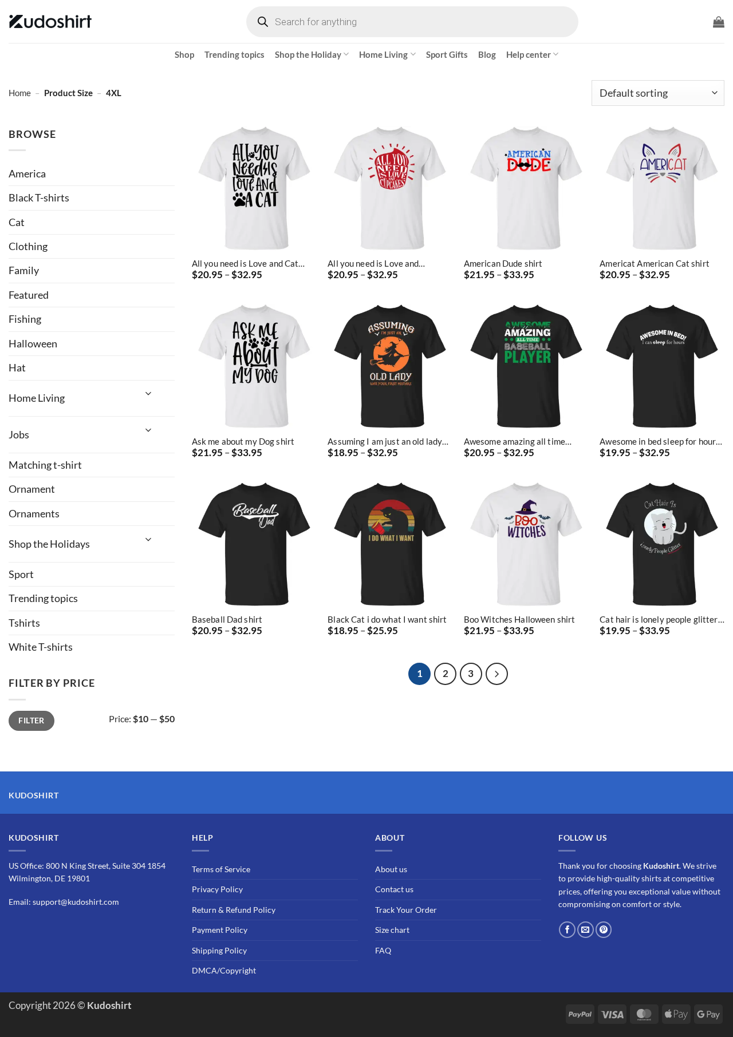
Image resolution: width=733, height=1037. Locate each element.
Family (24, 270)
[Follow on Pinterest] (604, 929)
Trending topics (234, 54)
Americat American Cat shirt (655, 263)
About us (391, 869)
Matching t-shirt (45, 464)
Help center (528, 54)
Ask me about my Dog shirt (243, 441)
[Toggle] (148, 393)
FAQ (383, 950)
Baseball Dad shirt (227, 619)
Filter (31, 720)
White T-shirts (41, 646)
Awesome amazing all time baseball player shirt (514, 441)
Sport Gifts (447, 54)
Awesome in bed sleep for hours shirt (660, 441)
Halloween (33, 343)
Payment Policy (219, 930)
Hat (17, 367)
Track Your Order (406, 910)
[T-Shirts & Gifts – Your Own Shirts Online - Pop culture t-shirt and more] (51, 22)
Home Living (383, 54)
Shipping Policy (219, 950)
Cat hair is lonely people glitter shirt (659, 619)
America (27, 173)
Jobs (19, 434)
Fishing (25, 318)
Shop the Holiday (308, 54)
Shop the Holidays (49, 543)
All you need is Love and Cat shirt (245, 263)
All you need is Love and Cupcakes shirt (373, 263)
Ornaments (34, 513)
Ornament (32, 488)
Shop (184, 54)
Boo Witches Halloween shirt (520, 619)
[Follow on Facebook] (567, 929)
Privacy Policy (217, 889)
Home (20, 93)
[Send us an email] (585, 929)
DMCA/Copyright (224, 970)
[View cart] (718, 21)
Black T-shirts (39, 197)
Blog (487, 54)
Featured (29, 294)
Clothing (28, 246)
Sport (21, 574)
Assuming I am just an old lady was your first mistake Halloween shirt (385, 441)
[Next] (497, 674)
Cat (17, 222)
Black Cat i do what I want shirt (387, 619)
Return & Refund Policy (233, 910)
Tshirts (24, 622)
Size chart (392, 930)
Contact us (394, 889)
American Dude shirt (503, 263)
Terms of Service (221, 869)
